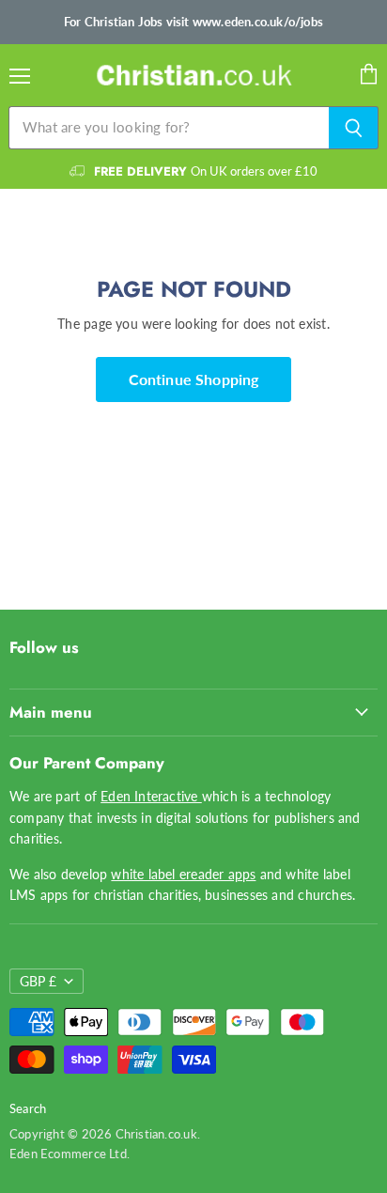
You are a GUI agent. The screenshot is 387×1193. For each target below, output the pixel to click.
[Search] (354, 127)
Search (27, 1108)
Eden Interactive (151, 796)
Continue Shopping (194, 379)
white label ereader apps (183, 874)
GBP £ (38, 981)
